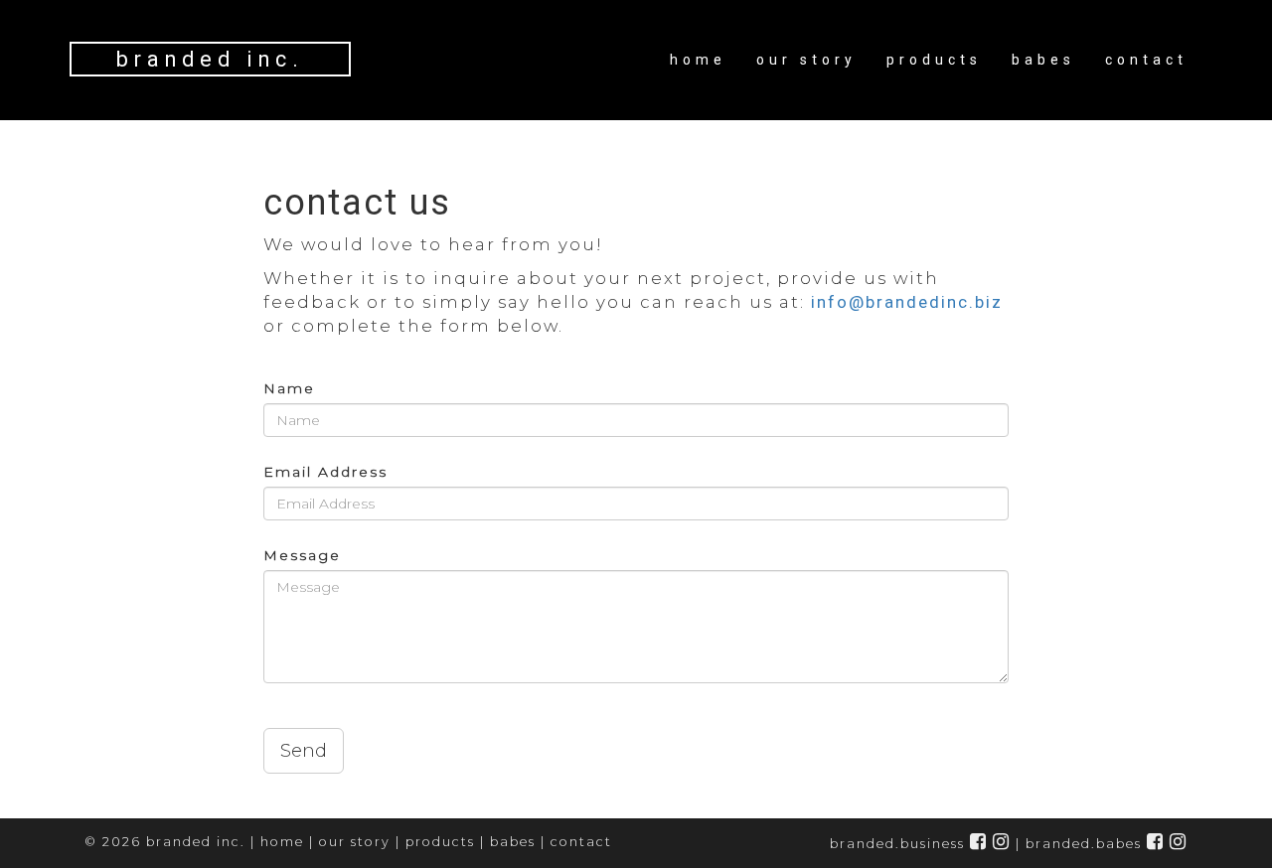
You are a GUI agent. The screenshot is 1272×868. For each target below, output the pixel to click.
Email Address (325, 472)
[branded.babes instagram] (1179, 843)
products (934, 60)
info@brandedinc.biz (907, 302)
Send (303, 751)
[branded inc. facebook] (979, 843)
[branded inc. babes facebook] (1156, 843)
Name (289, 388)
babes (1043, 60)
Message (302, 555)
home (698, 60)
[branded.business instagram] (1002, 843)
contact (1146, 60)
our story (806, 60)
